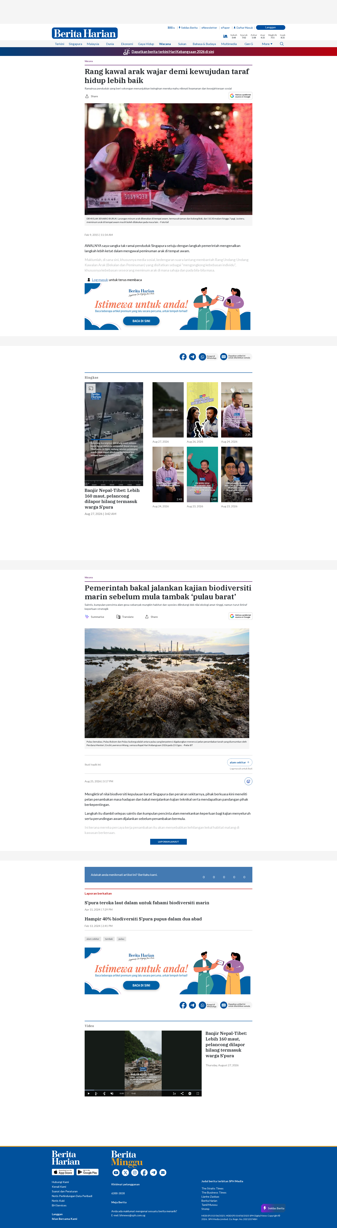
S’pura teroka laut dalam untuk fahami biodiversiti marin (147, 902)
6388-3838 (118, 1193)
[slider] (143, 1090)
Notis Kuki (58, 1200)
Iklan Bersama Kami (64, 1218)
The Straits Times (212, 1188)
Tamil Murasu (209, 1204)
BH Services (59, 1205)
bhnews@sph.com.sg (132, 1215)
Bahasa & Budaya (204, 44)
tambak (109, 938)
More (266, 44)
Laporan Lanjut (168, 841)
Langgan (270, 27)
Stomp (205, 1208)
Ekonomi (127, 44)
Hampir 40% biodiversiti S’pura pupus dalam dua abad (143, 919)
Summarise (98, 616)
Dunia (110, 44)
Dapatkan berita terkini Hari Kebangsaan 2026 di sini (173, 52)
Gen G (249, 44)
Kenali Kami (59, 1186)
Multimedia (229, 44)
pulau (121, 938)
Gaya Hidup (146, 44)
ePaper (225, 27)
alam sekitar (93, 938)
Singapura (75, 44)
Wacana (165, 44)
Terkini (59, 44)
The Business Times (213, 1192)
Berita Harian (209, 1200)
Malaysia (93, 44)
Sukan (182, 44)
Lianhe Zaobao (210, 1196)
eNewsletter (209, 27)
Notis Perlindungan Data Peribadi (72, 1196)
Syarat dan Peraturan (65, 1191)
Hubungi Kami (60, 1182)
